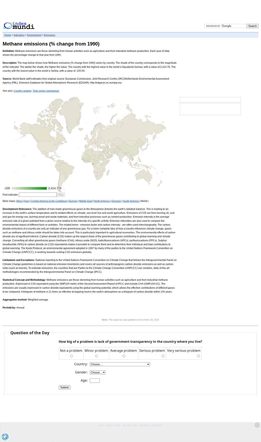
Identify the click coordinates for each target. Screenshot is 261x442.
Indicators (19, 35)
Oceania (116, 201)
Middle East (85, 201)
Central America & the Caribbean (49, 201)
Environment (34, 35)
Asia (26, 201)
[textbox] (38, 195)
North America (102, 201)
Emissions (49, 35)
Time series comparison (46, 90)
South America (131, 201)
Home (7, 35)
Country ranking (22, 90)
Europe (73, 201)
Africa (19, 201)
